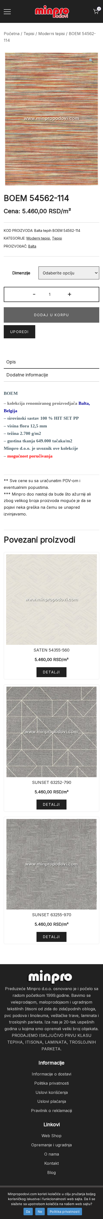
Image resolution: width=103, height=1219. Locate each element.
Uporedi (19, 332)
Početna (12, 33)
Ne (40, 1212)
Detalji (51, 672)
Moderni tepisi (51, 33)
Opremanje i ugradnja (51, 1144)
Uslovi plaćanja (51, 1101)
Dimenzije (21, 272)
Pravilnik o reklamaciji (51, 1110)
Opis (11, 361)
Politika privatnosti (51, 1083)
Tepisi (29, 33)
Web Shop (52, 1135)
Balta (32, 246)
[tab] (51, 362)
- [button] (34, 294)
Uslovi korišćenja (52, 1092)
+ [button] (69, 294)
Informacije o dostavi (51, 1073)
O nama (51, 1154)
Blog (51, 1172)
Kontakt (51, 1163)
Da (28, 1212)
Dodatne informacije (27, 374)
